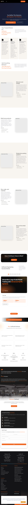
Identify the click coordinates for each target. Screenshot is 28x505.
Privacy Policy (3, 474)
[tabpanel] (14, 291)
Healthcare (2, 479)
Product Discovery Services (18, 468)
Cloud (23, 166)
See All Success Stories (13, 313)
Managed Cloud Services (3, 201)
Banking (2, 483)
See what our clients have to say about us (14, 319)
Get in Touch (23, 1)
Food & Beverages (3, 489)
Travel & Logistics (3, 485)
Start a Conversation (10, 22)
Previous (0, 293)
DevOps (2, 495)
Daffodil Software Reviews (4, 473)
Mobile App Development (4, 130)
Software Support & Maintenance (19, 473)
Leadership (2, 468)
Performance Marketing (4, 504)
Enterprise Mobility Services (18, 481)
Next (27, 293)
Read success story (5, 304)
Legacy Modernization (19, 166)
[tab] (8, 274)
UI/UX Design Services (4, 494)
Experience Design (19, 95)
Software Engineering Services (19, 467)
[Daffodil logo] (2, 1)
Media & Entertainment (4, 488)
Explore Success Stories (19, 22)
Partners (2, 469)
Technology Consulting (18, 477)
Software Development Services (19, 469)
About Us (2, 467)
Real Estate (2, 484)
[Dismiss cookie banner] (25, 497)
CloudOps (9, 201)
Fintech (2, 482)
